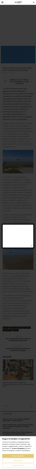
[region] (18, 452)
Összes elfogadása (18, 456)
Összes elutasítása (18, 465)
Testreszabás (18, 461)
